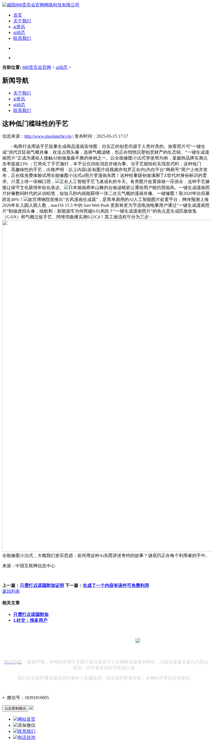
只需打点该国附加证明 (42, 585)
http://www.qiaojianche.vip (47, 136)
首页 (17, 15)
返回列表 (11, 591)
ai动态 (19, 32)
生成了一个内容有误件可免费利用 (116, 585)
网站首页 (26, 719)
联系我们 (22, 38)
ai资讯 (19, 26)
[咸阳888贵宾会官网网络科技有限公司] (41, 4)
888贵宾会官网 (36, 67)
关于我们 (22, 21)
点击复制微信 (15, 708)
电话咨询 (26, 737)
